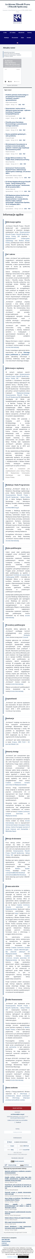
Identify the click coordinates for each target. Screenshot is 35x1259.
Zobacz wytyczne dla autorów (17, 1120)
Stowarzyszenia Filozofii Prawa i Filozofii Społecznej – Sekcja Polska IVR (18, 497)
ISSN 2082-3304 (6, 1239)
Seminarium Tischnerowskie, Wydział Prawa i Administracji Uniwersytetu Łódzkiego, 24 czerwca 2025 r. (18, 170)
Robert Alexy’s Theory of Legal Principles (18, 1218)
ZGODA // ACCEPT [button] (23, 1256)
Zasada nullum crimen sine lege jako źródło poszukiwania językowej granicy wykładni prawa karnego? (18, 1178)
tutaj (16, 913)
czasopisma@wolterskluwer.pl (15, 873)
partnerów (12, 1047)
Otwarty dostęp (6, 1241)
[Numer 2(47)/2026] (12, 71)
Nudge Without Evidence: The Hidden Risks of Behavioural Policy (17, 158)
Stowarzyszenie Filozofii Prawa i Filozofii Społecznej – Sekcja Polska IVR (18, 376)
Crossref (25, 637)
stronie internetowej (12, 347)
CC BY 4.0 (4, 1243)
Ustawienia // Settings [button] (12, 1256)
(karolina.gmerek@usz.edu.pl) (17, 1118)
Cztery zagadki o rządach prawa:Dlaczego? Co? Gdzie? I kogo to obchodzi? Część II (18, 1205)
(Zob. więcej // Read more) (22, 1254)
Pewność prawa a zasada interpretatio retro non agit (18, 1193)
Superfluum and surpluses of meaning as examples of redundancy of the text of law (18, 1186)
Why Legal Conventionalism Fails (15, 1222)
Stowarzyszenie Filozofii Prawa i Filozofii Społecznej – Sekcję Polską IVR (18, 234)
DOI (20, 104)
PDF (23, 104)
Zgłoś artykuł (17, 1108)
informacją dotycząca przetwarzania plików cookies (18, 1099)
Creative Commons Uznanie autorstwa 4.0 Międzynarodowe (18, 814)
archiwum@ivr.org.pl (12, 507)
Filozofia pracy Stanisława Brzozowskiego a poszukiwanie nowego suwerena (16, 124)
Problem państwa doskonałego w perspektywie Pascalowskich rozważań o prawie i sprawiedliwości (17, 97)
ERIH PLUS (22, 742)
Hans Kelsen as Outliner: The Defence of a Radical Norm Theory (18, 1199)
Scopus (14, 742)
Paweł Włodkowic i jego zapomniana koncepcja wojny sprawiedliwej (18, 1227)
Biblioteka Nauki (11, 831)
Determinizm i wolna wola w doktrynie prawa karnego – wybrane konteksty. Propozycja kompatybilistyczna (18, 111)
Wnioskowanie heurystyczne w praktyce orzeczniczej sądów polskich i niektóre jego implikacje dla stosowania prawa (17, 146)
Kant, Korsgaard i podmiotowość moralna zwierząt (18, 1212)
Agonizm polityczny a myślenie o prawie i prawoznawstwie (18, 1172)
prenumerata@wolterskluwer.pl (16, 875)
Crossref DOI (5, 1245)
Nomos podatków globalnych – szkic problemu (16, 135)
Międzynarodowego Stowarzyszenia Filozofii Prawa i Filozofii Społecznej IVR (18, 395)
